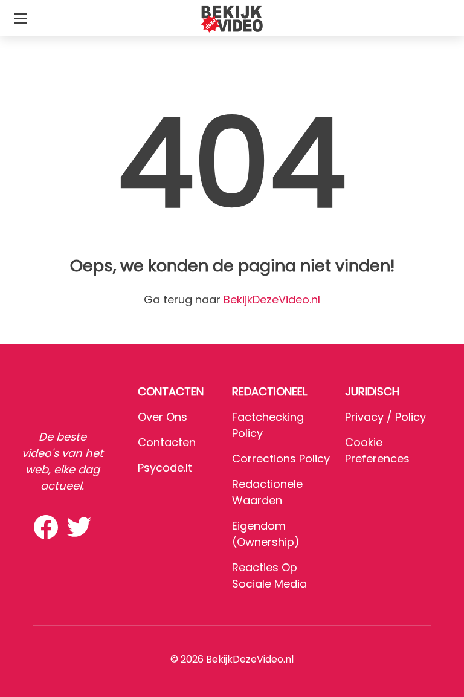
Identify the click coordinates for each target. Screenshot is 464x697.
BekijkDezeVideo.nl (272, 299)
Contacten (167, 442)
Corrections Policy (281, 458)
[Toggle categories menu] (20, 18)
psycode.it (165, 467)
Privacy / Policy (385, 416)
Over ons (162, 416)
